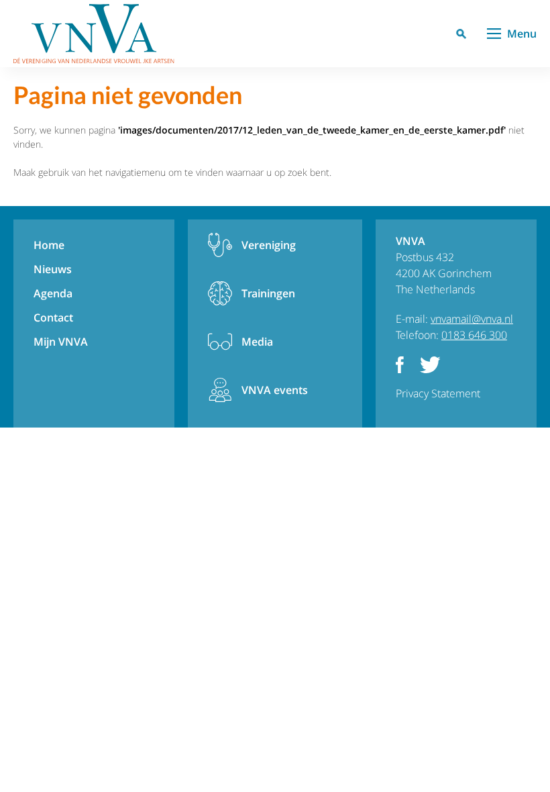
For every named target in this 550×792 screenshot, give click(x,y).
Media (257, 341)
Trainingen (268, 293)
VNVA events (274, 390)
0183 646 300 (474, 335)
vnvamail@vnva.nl (472, 318)
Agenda (53, 293)
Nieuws (53, 269)
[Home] (93, 33)
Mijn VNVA (61, 341)
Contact (53, 317)
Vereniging (268, 245)
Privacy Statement (438, 393)
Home (49, 245)
